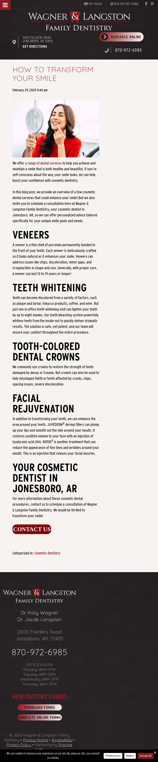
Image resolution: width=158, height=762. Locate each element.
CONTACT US (32, 529)
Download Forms (39, 707)
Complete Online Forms (39, 717)
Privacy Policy (19, 744)
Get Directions (35, 46)
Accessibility (62, 740)
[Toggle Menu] (5, 5)
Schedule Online (126, 37)
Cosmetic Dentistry (47, 553)
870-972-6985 (128, 50)
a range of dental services (43, 163)
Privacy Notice (35, 740)
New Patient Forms (126, 4)
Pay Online (95, 4)
